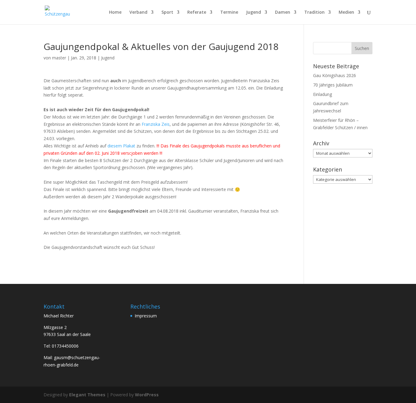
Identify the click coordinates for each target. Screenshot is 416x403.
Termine (229, 12)
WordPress (147, 395)
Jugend (253, 12)
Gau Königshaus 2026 (334, 75)
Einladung (322, 94)
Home (115, 12)
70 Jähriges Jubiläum (333, 85)
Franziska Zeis (156, 124)
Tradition (314, 12)
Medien (346, 12)
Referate (196, 12)
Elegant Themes (87, 395)
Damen (282, 12)
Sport (167, 12)
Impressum (146, 316)
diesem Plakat (121, 146)
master (59, 58)
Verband (138, 12)
